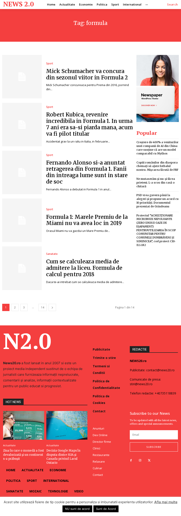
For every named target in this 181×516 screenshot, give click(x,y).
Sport (49, 63)
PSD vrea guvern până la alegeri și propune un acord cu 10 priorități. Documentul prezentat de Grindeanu (157, 200)
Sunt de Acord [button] (106, 508)
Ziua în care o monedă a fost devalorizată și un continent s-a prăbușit (23, 454)
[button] (172, 4)
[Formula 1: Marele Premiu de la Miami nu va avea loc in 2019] (22, 220)
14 (42, 307)
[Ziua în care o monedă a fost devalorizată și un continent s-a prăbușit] (23, 425)
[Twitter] (149, 460)
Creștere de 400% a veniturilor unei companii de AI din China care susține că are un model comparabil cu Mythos (157, 148)
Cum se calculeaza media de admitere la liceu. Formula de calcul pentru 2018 (84, 268)
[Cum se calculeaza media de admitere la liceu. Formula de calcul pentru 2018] (22, 268)
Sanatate (52, 254)
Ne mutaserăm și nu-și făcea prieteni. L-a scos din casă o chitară (155, 182)
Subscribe (153, 446)
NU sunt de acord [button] (77, 508)
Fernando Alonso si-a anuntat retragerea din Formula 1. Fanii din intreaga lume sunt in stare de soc (87, 172)
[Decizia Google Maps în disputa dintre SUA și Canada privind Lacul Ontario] (66, 425)
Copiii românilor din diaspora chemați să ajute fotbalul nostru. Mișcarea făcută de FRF (157, 166)
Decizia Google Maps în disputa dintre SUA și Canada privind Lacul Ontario (63, 457)
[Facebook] (131, 460)
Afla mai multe (165, 502)
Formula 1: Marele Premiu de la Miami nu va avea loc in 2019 (87, 220)
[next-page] (52, 307)
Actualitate (9, 445)
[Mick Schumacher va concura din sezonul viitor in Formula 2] (22, 76)
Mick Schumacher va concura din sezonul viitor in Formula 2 (87, 74)
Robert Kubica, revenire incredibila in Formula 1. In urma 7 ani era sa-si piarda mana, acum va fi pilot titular (89, 124)
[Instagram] (140, 460)
